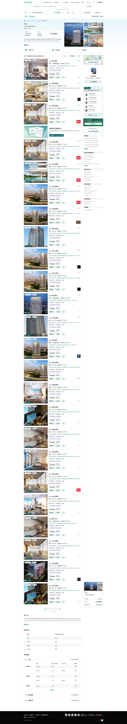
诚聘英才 (32, 715)
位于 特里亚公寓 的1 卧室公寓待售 (91, 140)
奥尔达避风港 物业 (88, 193)
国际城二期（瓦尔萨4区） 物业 (90, 190)
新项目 (82, 2)
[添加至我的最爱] (46, 78)
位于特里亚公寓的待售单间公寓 (90, 138)
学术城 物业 (86, 195)
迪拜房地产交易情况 (75, 2)
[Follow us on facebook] (66, 715)
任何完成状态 (58, 12)
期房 (68, 12)
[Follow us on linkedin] (72, 715)
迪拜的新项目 (87, 203)
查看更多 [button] (52, 689)
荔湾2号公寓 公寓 (87, 180)
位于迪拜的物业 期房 (88, 201)
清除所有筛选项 (95, 16)
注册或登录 (99, 2)
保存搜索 (101, 16)
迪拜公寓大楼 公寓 (88, 171)
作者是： (27, 28)
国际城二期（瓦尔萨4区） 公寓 (90, 176)
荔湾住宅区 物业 (87, 188)
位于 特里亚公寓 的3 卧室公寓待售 (91, 144)
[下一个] (60, 609)
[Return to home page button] (28, 2)
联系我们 (37, 715)
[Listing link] (53, 69)
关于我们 (26, 715)
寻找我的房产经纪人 (47, 2)
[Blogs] (88, 2)
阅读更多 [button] (26, 624)
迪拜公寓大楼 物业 (88, 186)
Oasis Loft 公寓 (87, 161)
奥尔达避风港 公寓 (88, 178)
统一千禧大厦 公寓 (88, 159)
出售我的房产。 (57, 2)
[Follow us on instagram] (75, 715)
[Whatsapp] (63, 77)
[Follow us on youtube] (78, 715)
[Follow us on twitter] (69, 715)
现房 (63, 12)
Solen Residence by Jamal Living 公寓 (91, 163)
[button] (27, 12)
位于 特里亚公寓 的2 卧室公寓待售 (91, 142)
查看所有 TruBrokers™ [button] (93, 115)
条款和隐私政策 (44, 715)
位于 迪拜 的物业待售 (88, 209)
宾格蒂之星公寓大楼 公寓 (89, 157)
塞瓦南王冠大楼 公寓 (88, 155)
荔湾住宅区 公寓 (87, 174)
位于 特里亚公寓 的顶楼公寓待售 (90, 146)
